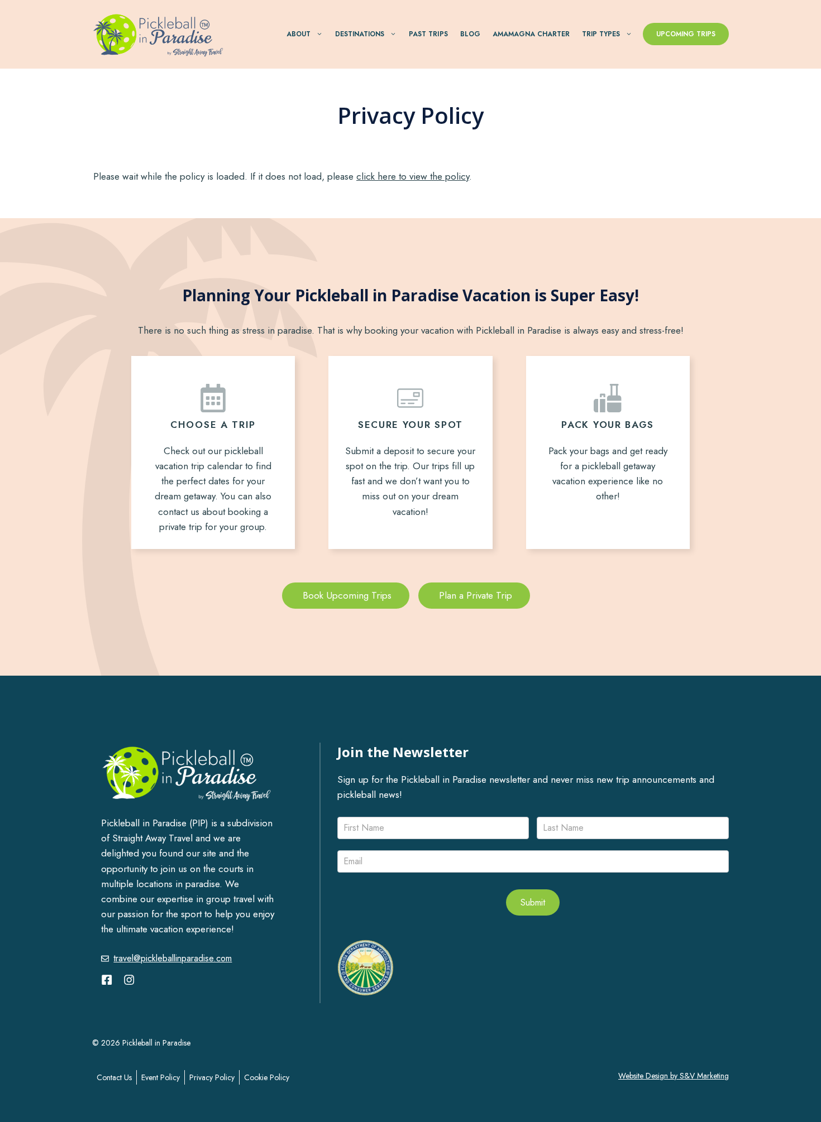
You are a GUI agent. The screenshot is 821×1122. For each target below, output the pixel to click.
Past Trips (428, 34)
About (299, 34)
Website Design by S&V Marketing (673, 1075)
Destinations (359, 34)
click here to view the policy (412, 176)
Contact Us (114, 1077)
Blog (470, 34)
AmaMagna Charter (531, 34)
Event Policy (160, 1077)
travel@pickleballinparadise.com (172, 958)
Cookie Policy (266, 1077)
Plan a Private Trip (474, 595)
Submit (533, 902)
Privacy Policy (212, 1077)
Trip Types (601, 34)
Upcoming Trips (685, 34)
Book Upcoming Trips (346, 595)
